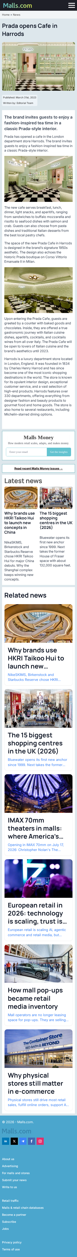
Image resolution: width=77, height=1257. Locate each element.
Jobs (5, 1228)
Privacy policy (12, 1242)
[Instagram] (40, 1141)
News (16, 14)
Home (6, 14)
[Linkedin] (5, 1141)
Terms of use (11, 1249)
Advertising (10, 1166)
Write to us (9, 1187)
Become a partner (14, 1214)
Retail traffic (10, 1200)
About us (8, 1159)
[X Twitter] (14, 1141)
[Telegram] (22, 1141)
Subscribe (9, 1221)
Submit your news (14, 1180)
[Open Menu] (71, 5)
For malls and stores (16, 1173)
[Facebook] (31, 1141)
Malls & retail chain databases (23, 1207)
